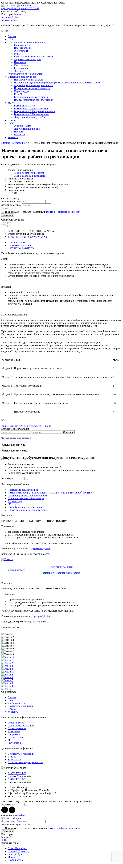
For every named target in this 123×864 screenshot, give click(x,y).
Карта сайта (14, 759)
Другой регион (16, 860)
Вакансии (19, 134)
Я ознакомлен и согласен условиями (43, 211)
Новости (19, 131)
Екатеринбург (15, 854)
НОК (10, 39)
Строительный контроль (27, 59)
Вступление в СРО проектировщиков (34, 111)
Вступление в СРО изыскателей (31, 114)
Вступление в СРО (24, 105)
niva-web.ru (19, 815)
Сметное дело (21, 65)
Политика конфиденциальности (25, 762)
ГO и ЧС (19, 94)
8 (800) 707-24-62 (29, 8)
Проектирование (23, 48)
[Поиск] (26, 479)
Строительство (22, 45)
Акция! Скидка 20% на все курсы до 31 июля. (26, 426)
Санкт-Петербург (17, 848)
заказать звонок (9, 20)
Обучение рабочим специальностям (33, 85)
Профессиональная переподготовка (33, 99)
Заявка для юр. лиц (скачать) (29, 172)
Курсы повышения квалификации (26, 42)
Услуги (11, 102)
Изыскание (20, 62)
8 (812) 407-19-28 (10, 8)
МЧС (17, 53)
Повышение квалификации (29, 79)
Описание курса (16, 242)
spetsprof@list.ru (9, 17)
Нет (6, 840)
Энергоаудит (21, 50)
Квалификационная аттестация (31, 97)
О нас (11, 123)
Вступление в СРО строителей (31, 108)
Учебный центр (22, 125)
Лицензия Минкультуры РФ (29, 117)
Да (2, 840)
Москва (18, 14)
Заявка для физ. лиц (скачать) (30, 175)
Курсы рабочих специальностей (25, 73)
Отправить (8, 215)
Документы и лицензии (27, 128)
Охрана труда (21, 91)
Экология (19, 71)
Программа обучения (19, 245)
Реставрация (21, 68)
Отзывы (12, 120)
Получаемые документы (21, 248)
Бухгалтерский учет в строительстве (34, 56)
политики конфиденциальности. (63, 211)
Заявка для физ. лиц (14, 450)
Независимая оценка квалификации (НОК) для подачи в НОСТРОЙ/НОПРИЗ (57, 82)
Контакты (13, 137)
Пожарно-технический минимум (32, 88)
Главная (12, 36)
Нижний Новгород (18, 851)
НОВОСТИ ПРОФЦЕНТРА (61, 567)
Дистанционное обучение (22, 76)
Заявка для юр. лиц (13, 444)
